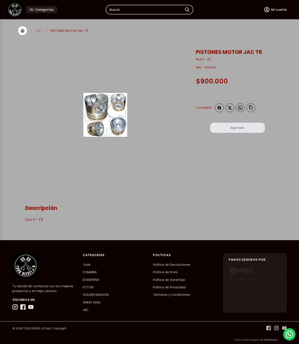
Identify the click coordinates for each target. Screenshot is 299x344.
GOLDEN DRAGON (96, 295)
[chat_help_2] (289, 334)
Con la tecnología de (255, 340)
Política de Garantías (169, 280)
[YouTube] (30, 307)
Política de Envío (165, 272)
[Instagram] (15, 307)
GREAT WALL (92, 302)
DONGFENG (91, 280)
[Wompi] (240, 271)
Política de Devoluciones (171, 264)
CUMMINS (90, 272)
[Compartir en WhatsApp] (240, 107)
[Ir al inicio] (22, 30)
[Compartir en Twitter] (229, 107)
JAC (39, 30)
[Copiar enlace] (250, 107)
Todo (87, 264)
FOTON (88, 287)
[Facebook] (23, 307)
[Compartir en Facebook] (219, 107)
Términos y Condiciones (171, 295)
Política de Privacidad (169, 287)
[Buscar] (187, 9)
